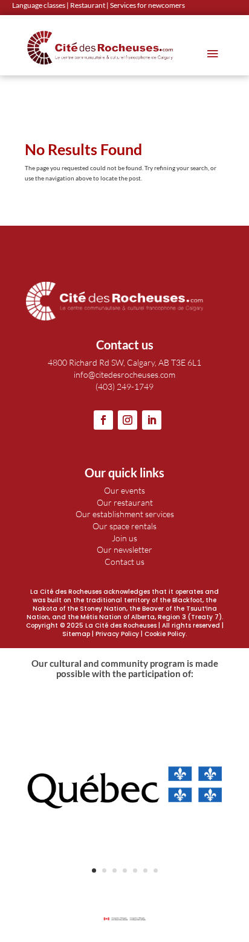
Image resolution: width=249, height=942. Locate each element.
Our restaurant (125, 502)
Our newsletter (124, 549)
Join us (124, 538)
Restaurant (87, 5)
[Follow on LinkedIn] (151, 420)
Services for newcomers (147, 5)
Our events (124, 490)
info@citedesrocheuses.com (124, 374)
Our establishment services (125, 514)
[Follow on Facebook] (103, 420)
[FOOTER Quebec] (124, 884)
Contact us (124, 561)
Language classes (38, 5)
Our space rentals (124, 526)
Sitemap (76, 633)
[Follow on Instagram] (127, 420)
